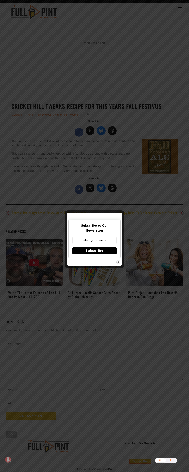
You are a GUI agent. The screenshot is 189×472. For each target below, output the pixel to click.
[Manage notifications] (8, 460)
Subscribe (94, 250)
